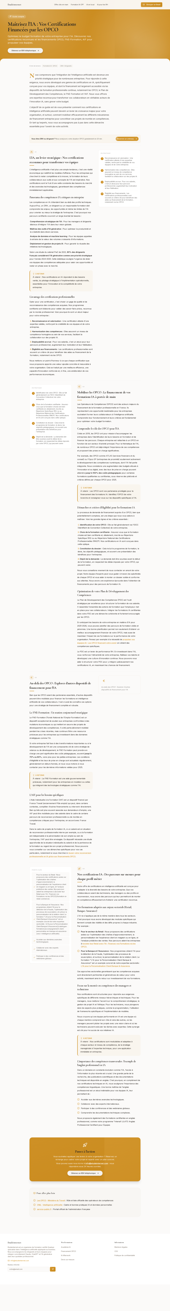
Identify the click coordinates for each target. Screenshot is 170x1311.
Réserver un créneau (125, 139)
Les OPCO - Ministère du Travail (51, 1200)
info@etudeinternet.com (96, 1163)
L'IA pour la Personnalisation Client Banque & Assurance (105, 966)
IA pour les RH (102, 5)
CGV (116, 1251)
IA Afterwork (65, 1255)
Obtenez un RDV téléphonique (23, 51)
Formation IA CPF (77, 5)
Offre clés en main (61, 5)
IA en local (90, 5)
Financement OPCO (68, 1251)
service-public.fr (44, 1209)
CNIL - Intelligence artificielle (49, 1205)
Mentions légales (120, 1247)
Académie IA (66, 1247)
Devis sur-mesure (67, 1260)
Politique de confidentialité (124, 1255)
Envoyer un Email (153, 5)
